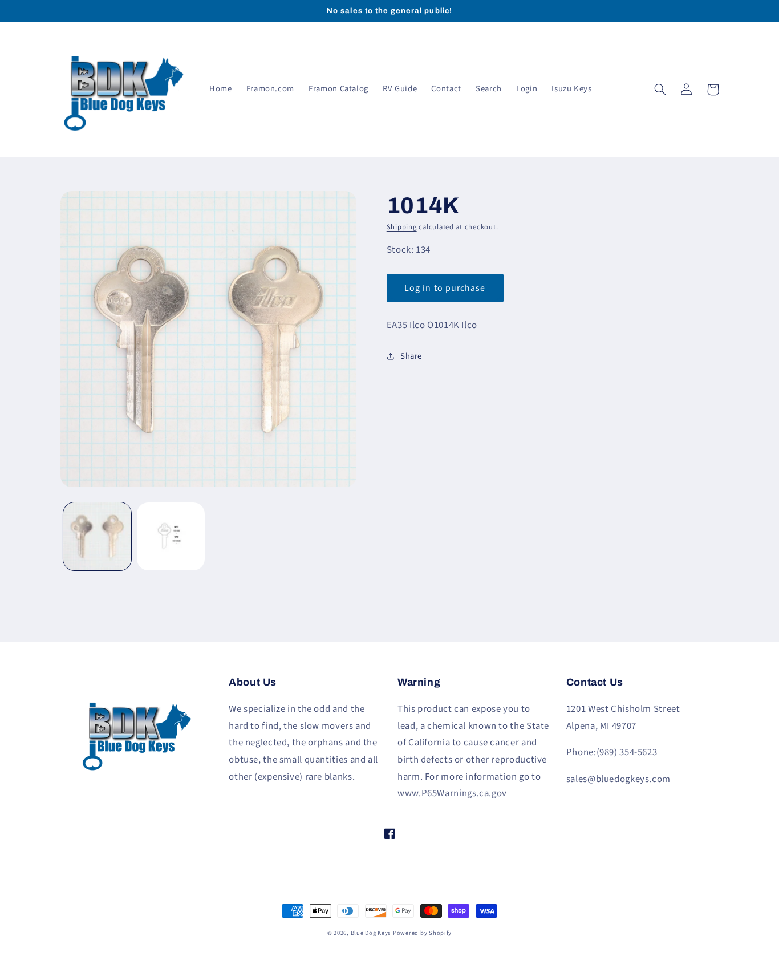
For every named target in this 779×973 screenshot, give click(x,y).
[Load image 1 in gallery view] (97, 536)
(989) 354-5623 (627, 752)
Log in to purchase (444, 288)
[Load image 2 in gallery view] (171, 536)
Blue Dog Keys (371, 933)
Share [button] (411, 356)
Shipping (402, 227)
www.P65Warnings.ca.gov (452, 793)
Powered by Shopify (422, 933)
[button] (660, 89)
